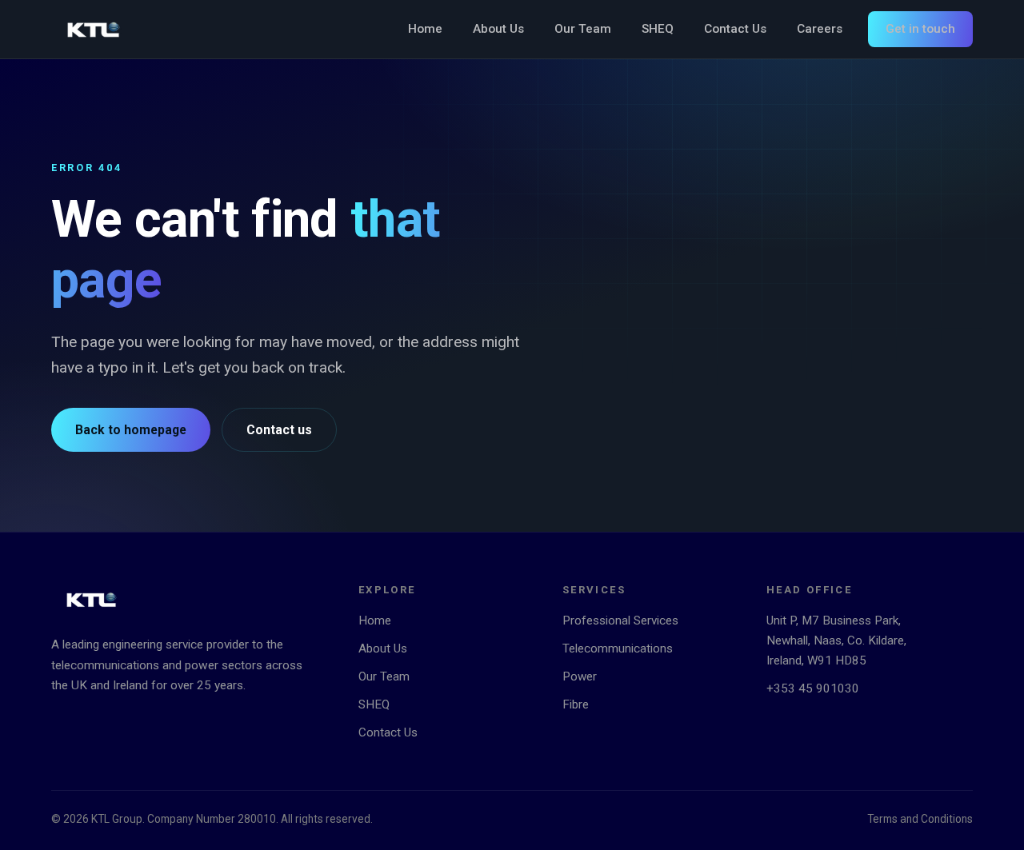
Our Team (582, 29)
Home (425, 29)
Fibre (575, 704)
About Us (498, 29)
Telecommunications (617, 648)
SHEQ (658, 29)
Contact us (279, 429)
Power (579, 676)
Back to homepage (130, 429)
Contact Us (735, 29)
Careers (819, 29)
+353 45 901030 (812, 688)
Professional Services (620, 620)
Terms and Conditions (920, 818)
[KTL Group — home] (93, 29)
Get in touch (920, 29)
